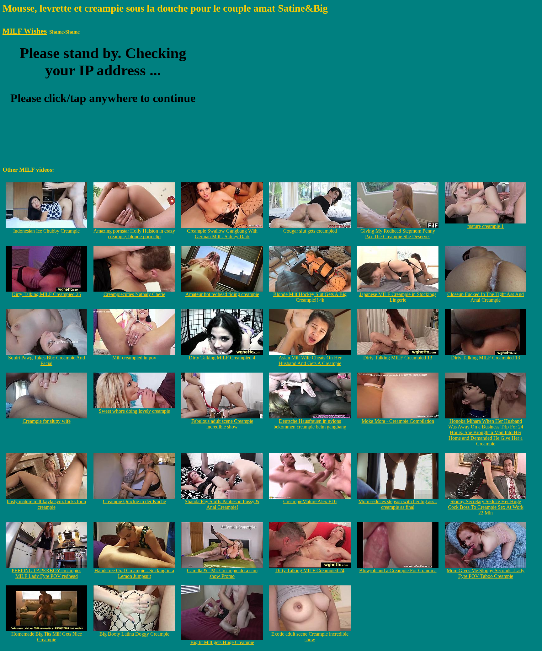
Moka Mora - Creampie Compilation (398, 421)
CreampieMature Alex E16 (310, 501)
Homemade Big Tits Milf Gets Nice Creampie (46, 636)
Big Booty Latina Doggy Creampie (134, 634)
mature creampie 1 (485, 226)
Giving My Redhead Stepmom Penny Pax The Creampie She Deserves (397, 233)
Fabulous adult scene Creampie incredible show (222, 423)
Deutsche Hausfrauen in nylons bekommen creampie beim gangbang (310, 423)
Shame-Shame (64, 32)
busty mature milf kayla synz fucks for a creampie (46, 504)
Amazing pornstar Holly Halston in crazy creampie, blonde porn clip (134, 233)
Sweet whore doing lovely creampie (134, 411)
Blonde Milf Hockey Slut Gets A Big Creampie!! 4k (310, 297)
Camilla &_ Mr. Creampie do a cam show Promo (222, 573)
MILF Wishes (25, 31)
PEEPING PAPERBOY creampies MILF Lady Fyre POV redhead (46, 573)
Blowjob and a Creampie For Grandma (398, 570)
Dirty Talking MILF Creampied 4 (222, 357)
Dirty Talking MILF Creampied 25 (46, 294)
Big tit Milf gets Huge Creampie (222, 642)
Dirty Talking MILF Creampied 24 (309, 570)
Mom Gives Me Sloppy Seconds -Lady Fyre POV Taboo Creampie (485, 573)
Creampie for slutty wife (47, 421)
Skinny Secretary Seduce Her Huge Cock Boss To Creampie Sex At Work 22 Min (485, 507)
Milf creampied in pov (134, 357)
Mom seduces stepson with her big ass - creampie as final (398, 504)
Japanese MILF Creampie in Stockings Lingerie (397, 297)
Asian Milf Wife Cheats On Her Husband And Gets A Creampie (310, 360)
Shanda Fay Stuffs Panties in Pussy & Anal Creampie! (222, 504)
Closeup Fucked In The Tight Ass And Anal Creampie (485, 297)
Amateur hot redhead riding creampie (222, 294)
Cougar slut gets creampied (310, 231)
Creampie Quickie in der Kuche (134, 501)
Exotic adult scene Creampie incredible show (309, 636)
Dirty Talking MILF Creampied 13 (397, 357)
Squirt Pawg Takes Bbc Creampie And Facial (46, 360)
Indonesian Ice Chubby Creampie (46, 231)
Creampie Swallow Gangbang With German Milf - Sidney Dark (222, 233)
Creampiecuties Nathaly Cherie (134, 294)
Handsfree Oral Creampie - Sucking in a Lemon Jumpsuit (134, 573)
